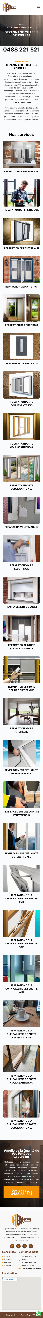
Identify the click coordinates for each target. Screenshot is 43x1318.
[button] (38, 7)
